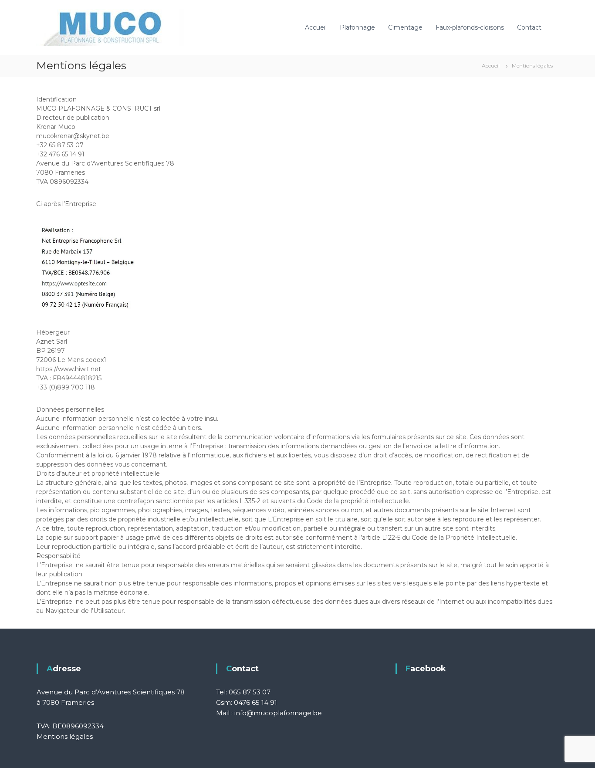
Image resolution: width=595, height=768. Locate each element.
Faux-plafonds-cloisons (470, 27)
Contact (529, 27)
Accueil (316, 27)
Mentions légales (65, 736)
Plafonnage (357, 27)
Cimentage (405, 27)
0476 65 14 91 (255, 702)
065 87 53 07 (249, 692)
